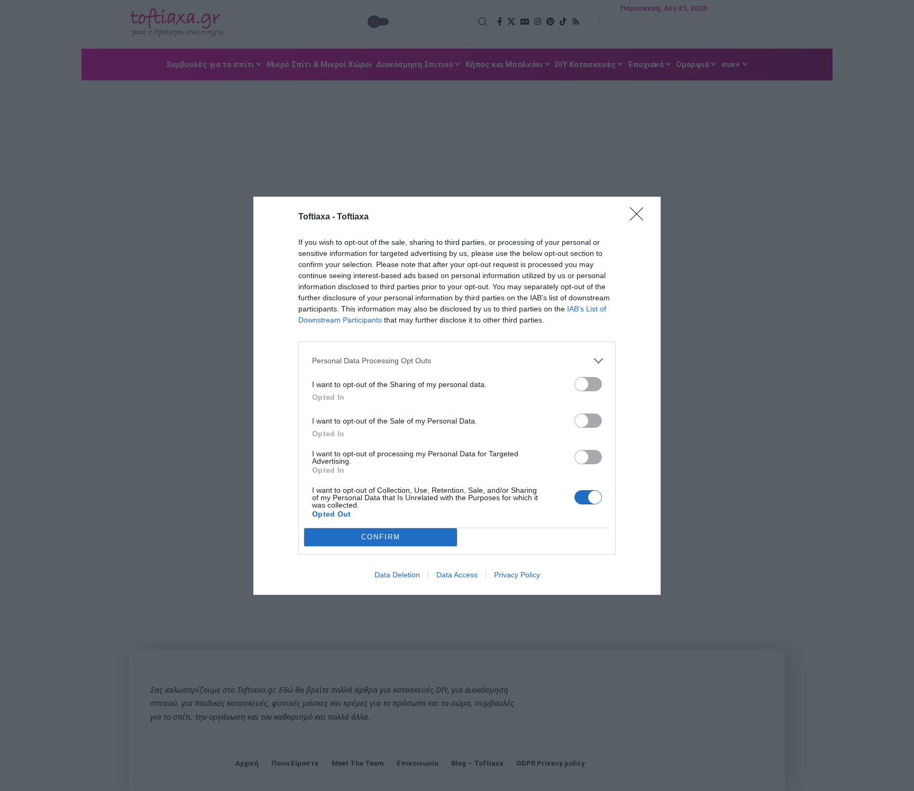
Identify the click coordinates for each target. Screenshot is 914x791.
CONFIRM (380, 537)
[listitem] (457, 360)
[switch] (588, 384)
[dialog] (457, 396)
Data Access (457, 575)
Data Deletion (397, 575)
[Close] (640, 217)
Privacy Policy (517, 575)
